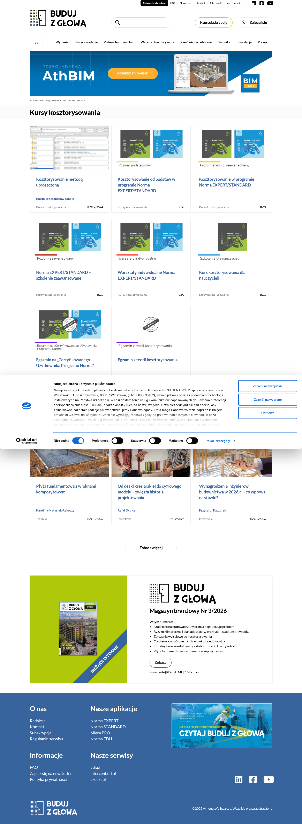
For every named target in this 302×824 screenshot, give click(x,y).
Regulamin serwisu (46, 738)
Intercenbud (233, 3)
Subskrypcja (40, 732)
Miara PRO (100, 732)
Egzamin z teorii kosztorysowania (148, 359)
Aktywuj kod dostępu (154, 3)
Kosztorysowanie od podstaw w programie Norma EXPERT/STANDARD (146, 185)
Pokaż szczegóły (218, 440)
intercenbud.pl (103, 773)
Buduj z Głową (40, 100)
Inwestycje (244, 42)
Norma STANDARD (108, 726)
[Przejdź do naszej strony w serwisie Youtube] (269, 3)
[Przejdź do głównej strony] (58, 19)
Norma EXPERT (104, 720)
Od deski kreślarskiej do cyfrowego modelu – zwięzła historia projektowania (149, 492)
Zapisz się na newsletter (51, 773)
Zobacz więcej (151, 548)
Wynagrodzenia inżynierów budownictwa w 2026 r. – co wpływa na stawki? (232, 492)
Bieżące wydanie (86, 42)
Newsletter (186, 3)
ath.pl (95, 767)
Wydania (62, 42)
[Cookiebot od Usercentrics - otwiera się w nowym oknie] (27, 441)
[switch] (117, 440)
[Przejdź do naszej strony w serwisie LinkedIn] (254, 3)
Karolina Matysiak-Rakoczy (55, 510)
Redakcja (38, 720)
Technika (224, 42)
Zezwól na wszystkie (267, 386)
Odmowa (267, 413)
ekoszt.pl (98, 779)
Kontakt (200, 3)
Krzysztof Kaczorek (212, 510)
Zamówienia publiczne (196, 42)
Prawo (262, 42)
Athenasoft (216, 3)
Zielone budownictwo (119, 42)
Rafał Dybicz (126, 510)
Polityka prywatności (48, 779)
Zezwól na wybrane (268, 399)
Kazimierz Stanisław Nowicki (56, 198)
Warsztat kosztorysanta (157, 42)
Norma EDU (101, 738)
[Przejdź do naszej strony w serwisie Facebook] (261, 3)
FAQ (172, 3)
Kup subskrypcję (213, 22)
